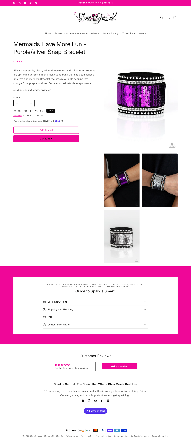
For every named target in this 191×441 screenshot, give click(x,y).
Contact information (140, 436)
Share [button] (19, 61)
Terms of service (103, 436)
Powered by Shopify (54, 436)
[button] (161, 17)
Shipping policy (121, 436)
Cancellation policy (160, 436)
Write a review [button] (119, 366)
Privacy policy (87, 436)
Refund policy (72, 436)
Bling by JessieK (37, 436)
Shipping (17, 115)
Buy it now (46, 138)
